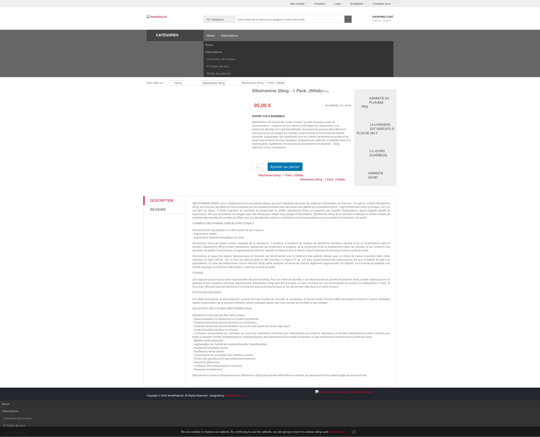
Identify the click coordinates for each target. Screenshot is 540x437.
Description (161, 200)
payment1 (346, 396)
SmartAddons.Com (235, 395)
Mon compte (297, 3)
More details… (339, 432)
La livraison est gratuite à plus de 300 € (375, 128)
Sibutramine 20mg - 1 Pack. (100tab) (280, 175)
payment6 (389, 396)
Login (338, 3)
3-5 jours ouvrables (378, 153)
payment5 (380, 396)
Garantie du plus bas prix (375, 102)
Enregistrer (357, 3)
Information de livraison (221, 59)
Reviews (158, 209)
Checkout (319, 3)
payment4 (372, 396)
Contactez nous (382, 3)
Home (209, 45)
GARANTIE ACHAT (375, 175)
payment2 (355, 396)
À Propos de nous (218, 66)
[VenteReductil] (157, 17)
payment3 (363, 396)
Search (348, 19)
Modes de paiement (219, 73)
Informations (213, 52)
